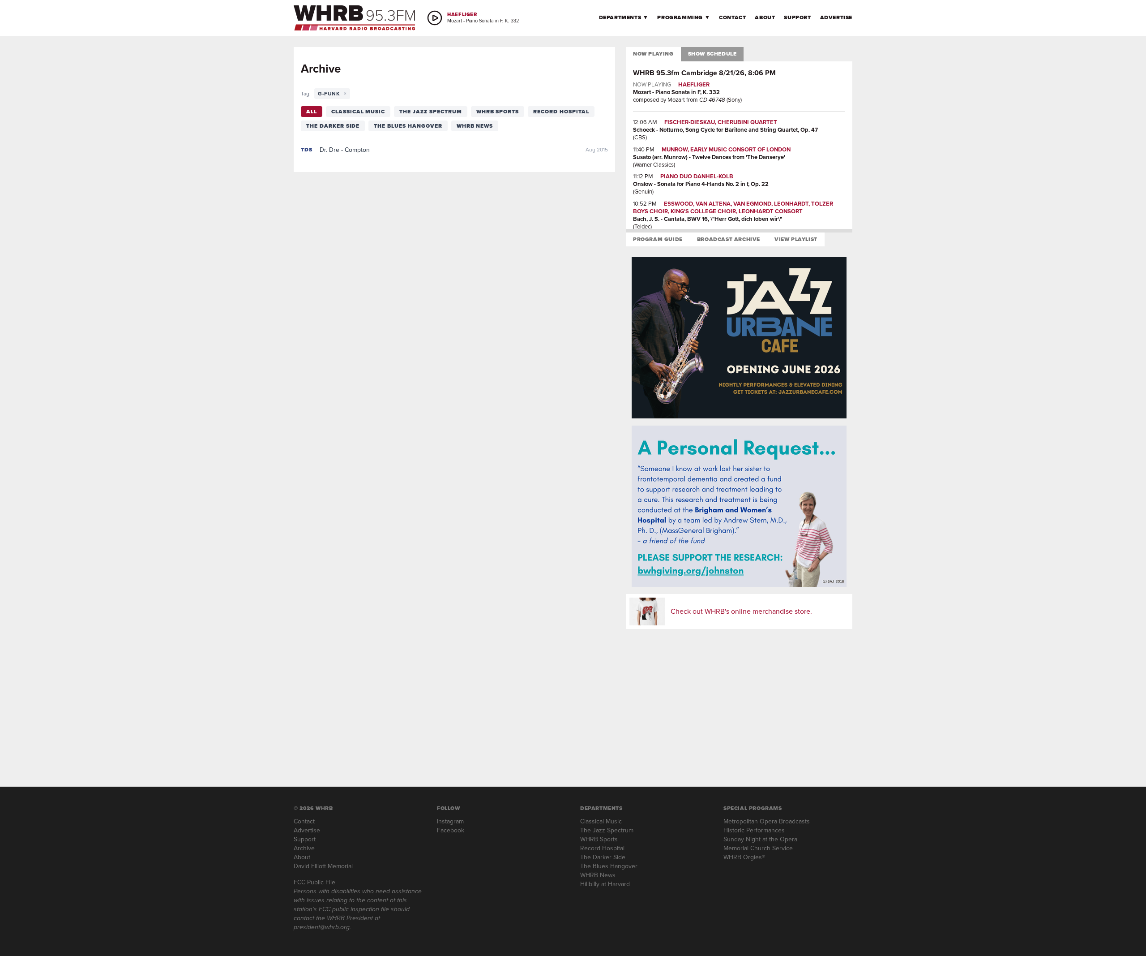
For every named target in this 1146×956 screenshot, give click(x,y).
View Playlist (795, 239)
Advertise (836, 17)
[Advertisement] (739, 699)
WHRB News (475, 126)
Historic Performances (754, 830)
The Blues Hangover (408, 126)
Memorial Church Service (758, 848)
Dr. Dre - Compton (345, 150)
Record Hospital (561, 112)
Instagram (450, 821)
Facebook (450, 830)
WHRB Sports (497, 112)
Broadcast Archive (728, 239)
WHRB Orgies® (744, 857)
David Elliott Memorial (323, 866)
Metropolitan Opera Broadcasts (766, 821)
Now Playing (653, 54)
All (311, 112)
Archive (304, 848)
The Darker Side (332, 126)
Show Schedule (712, 54)
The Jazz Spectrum (430, 112)
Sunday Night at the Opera (760, 839)
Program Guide (658, 239)
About (765, 17)
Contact (732, 17)
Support (797, 17)
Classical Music (358, 112)
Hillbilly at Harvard (605, 884)
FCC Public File (314, 882)
